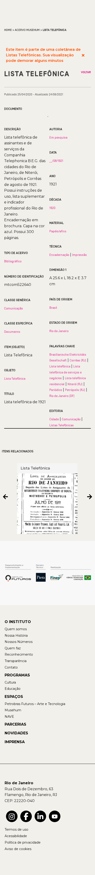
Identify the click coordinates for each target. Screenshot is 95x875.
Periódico (55, 390)
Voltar (86, 72)
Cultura (10, 682)
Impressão (79, 255)
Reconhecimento (19, 654)
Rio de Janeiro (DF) (61, 396)
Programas (17, 675)
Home (8, 30)
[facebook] (26, 816)
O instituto (18, 622)
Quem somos (16, 629)
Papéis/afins (57, 231)
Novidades (16, 733)
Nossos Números (19, 641)
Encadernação (59, 255)
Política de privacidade (23, 842)
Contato (11, 667)
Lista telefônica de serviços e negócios (65, 372)
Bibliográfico (12, 261)
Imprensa (15, 742)
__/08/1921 (56, 161)
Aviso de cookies (18, 849)
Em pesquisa (58, 137)
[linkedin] (40, 816)
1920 (52, 208)
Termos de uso (16, 829)
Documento (12, 331)
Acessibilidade (16, 836)
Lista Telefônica (14, 378)
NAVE (9, 716)
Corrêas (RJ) (78, 360)
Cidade (54, 419)
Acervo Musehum (27, 30)
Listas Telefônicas (61, 425)
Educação (13, 688)
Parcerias (15, 724)
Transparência (16, 661)
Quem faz (13, 648)
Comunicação (13, 308)
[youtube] (54, 816)
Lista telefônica (59, 366)
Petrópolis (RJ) (75, 390)
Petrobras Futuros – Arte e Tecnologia (35, 703)
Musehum (13, 710)
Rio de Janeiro (58, 331)
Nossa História (16, 635)
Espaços (14, 696)
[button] (5, 496)
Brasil (53, 307)
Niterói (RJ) (75, 384)
